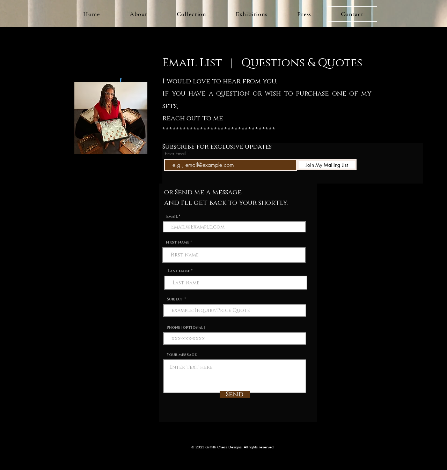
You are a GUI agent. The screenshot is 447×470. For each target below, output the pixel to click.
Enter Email (175, 153)
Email (172, 216)
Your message (182, 355)
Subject (175, 299)
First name (177, 242)
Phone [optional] (186, 327)
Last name (179, 271)
